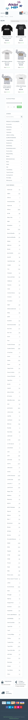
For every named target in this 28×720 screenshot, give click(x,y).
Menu (2, 13)
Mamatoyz (13, 499)
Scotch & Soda (13, 587)
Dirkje (13, 313)
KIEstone (13, 424)
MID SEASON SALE (10, 159)
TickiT (13, 630)
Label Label (13, 436)
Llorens (13, 471)
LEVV (13, 456)
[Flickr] (18, 707)
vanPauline (13, 654)
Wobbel (13, 666)
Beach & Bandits (13, 233)
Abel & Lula (13, 189)
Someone (13, 606)
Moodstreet (13, 523)
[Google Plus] (15, 707)
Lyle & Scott (13, 487)
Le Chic (13, 440)
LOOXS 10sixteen (13, 475)
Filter (19, 106)
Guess (13, 364)
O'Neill (13, 559)
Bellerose (13, 245)
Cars (13, 269)
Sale (7, 167)
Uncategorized (9, 175)
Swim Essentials (13, 622)
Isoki (13, 404)
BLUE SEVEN (13, 253)
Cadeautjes (8, 132)
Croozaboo (13, 301)
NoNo (13, 547)
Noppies (13, 551)
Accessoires (9, 124)
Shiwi (13, 591)
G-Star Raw (13, 352)
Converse (13, 297)
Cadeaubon (8, 129)
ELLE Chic (13, 328)
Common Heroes (13, 293)
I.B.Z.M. (8, 42)
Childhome (13, 281)
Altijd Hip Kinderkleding (8, 717)
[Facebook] (7, 707)
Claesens (13, 285)
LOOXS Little (13, 479)
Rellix (13, 571)
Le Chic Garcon (13, 444)
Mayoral (13, 511)
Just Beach (13, 420)
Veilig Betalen (8, 681)
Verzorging (8, 177)
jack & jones (13, 408)
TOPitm (13, 638)
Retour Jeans (13, 575)
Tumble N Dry (13, 642)
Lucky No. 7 (13, 483)
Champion (13, 273)
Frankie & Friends (13, 344)
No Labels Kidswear (13, 539)
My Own (13, 535)
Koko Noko (13, 432)
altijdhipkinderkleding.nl (14, 718)
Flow (13, 340)
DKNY (13, 317)
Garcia (13, 356)
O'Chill (13, 555)
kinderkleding (9, 145)
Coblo (13, 289)
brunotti (13, 257)
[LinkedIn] (12, 707)
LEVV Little (13, 460)
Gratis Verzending (9, 692)
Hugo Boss (13, 380)
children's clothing (10, 135)
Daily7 (13, 305)
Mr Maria (13, 531)
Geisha (13, 360)
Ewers (13, 336)
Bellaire (13, 241)
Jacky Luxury (13, 412)
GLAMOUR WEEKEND (11, 137)
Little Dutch (13, 467)
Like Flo (13, 464)
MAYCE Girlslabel (13, 507)
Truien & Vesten (9, 172)
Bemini (13, 249)
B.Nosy (13, 209)
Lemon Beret (13, 448)
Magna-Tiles (13, 491)
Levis (13, 452)
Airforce (13, 197)
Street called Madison (13, 614)
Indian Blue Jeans (13, 400)
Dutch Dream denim (13, 325)
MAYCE (13, 503)
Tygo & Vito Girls (13, 650)
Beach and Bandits (13, 237)
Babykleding (9, 127)
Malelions (13, 495)
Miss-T (13, 519)
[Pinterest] (21, 707)
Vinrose (13, 658)
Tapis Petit (13, 626)
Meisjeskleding (9, 153)
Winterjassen (9, 180)
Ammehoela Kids (13, 201)
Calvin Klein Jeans (13, 261)
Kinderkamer (9, 143)
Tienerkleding (9, 169)
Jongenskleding (9, 140)
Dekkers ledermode (13, 309)
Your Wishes (13, 670)
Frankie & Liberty (13, 348)
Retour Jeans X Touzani (13, 579)
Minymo (13, 515)
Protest (13, 563)
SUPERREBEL (13, 618)
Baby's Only (13, 217)
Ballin (13, 221)
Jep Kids (13, 416)
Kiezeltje (13, 428)
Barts (13, 229)
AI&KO (13, 193)
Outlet (7, 164)
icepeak (13, 388)
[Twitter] (9, 707)
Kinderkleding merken (11, 148)
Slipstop (13, 599)
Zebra (13, 674)
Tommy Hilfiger (13, 634)
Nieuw (7, 161)
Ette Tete (13, 332)
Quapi (13, 567)
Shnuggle (13, 595)
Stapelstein (13, 610)
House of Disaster (13, 376)
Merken (7, 156)
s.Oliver (13, 583)
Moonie (13, 527)
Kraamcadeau (9, 151)
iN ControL (13, 396)
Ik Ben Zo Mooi (13, 392)
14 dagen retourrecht (21, 682)
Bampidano (13, 225)
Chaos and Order (13, 277)
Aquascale (13, 205)
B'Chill (13, 213)
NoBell (13, 543)
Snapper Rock (13, 603)
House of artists (13, 372)
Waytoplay (13, 662)
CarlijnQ (13, 265)
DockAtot (13, 321)
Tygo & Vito (13, 646)
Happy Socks (13, 368)
